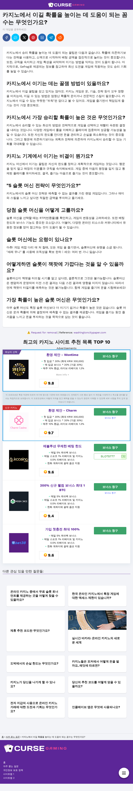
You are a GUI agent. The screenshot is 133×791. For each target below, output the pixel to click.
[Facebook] (6, 37)
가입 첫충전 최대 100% (62, 529)
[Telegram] (51, 37)
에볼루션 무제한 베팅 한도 (62, 446)
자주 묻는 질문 (10, 766)
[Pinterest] (33, 37)
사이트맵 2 (8, 778)
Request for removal (44, 332)
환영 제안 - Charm (62, 410)
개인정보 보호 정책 (13, 770)
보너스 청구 (110, 356)
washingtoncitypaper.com (90, 332)
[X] (24, 37)
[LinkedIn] (42, 37)
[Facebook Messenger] (15, 37)
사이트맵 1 (8, 774)
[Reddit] (60, 37)
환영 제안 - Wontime (62, 355)
